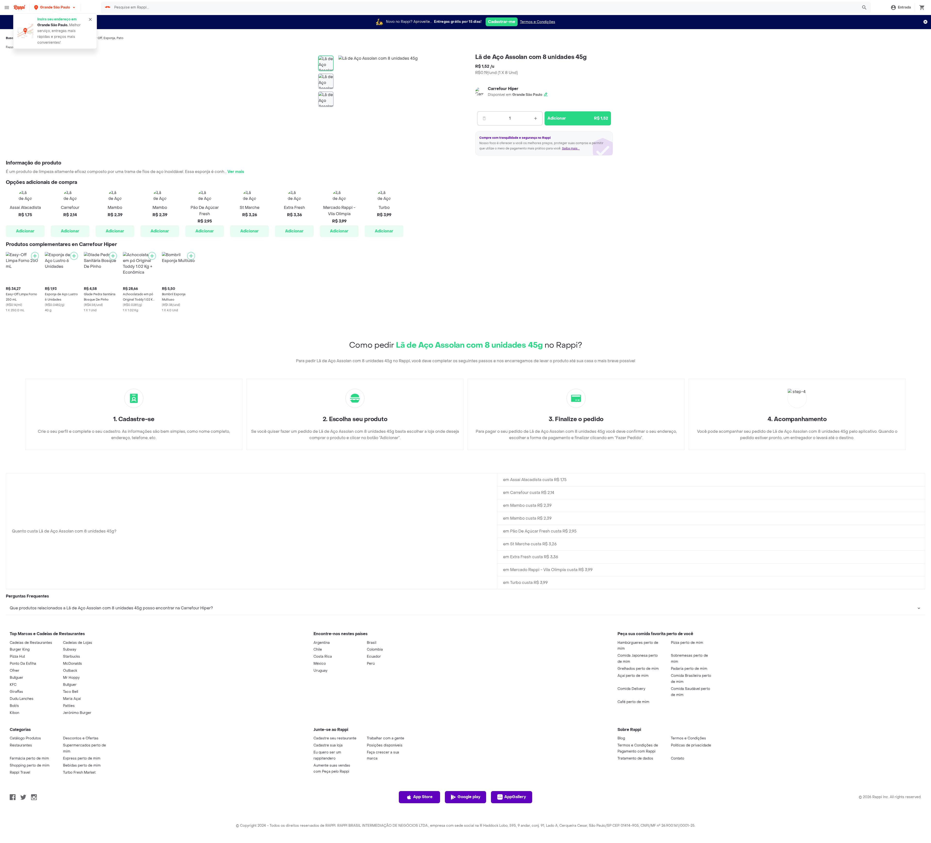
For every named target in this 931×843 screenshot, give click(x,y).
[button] (55, 7)
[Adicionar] (35, 256)
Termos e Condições (537, 22)
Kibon (14, 713)
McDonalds (72, 663)
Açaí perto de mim (633, 675)
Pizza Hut (17, 656)
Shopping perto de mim (29, 765)
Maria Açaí (72, 698)
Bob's (14, 706)
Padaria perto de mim (689, 668)
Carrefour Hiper (503, 88)
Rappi (10, 47)
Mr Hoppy (71, 677)
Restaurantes (21, 745)
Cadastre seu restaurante (334, 738)
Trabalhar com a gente (385, 738)
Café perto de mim (633, 702)
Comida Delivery (631, 689)
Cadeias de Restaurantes (31, 642)
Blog (621, 738)
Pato (120, 38)
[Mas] (535, 118)
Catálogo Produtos (25, 738)
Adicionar (25, 231)
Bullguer (16, 677)
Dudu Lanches (21, 698)
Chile (317, 649)
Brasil (371, 642)
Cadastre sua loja (328, 745)
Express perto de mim (81, 758)
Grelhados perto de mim (638, 668)
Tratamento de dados (635, 758)
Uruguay (320, 670)
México (319, 663)
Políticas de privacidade (691, 745)
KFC (13, 684)
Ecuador (374, 656)
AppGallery (515, 796)
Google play (468, 796)
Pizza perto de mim (687, 642)
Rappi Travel (20, 772)
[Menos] (484, 118)
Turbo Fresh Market (79, 772)
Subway (69, 649)
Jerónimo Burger (77, 713)
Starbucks (71, 656)
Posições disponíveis (384, 745)
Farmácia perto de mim (29, 758)
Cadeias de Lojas (77, 642)
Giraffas (16, 691)
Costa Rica (322, 656)
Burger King (20, 649)
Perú (371, 663)
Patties (69, 706)
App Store (423, 796)
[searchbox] (484, 7)
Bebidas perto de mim (82, 765)
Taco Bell (70, 691)
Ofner (14, 670)
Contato (677, 758)
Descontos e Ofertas (80, 738)
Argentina (321, 642)
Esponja (109, 38)
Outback (70, 670)
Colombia (375, 649)
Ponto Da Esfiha (23, 663)
